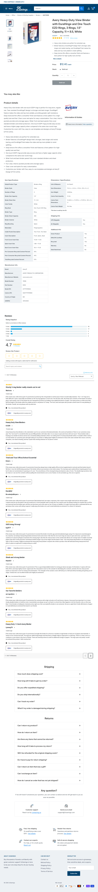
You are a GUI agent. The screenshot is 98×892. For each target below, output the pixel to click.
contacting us (36, 812)
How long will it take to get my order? (32, 681)
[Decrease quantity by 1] (62, 76)
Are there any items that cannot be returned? (35, 739)
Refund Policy (45, 862)
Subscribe (73, 873)
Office (13, 15)
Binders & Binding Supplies (25, 15)
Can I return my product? (28, 726)
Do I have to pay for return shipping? (32, 760)
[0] (92, 8)
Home (7, 15)
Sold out (62, 83)
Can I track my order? (26, 701)
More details (57, 59)
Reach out (27, 845)
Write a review (73, 38)
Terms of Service (47, 871)
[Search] (81, 8)
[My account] (89, 8)
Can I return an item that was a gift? (32, 767)
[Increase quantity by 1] (74, 76)
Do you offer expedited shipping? (31, 688)
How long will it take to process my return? (35, 746)
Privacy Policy (45, 868)
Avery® (54, 35)
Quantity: (55, 75)
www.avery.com (27, 277)
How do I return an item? (27, 732)
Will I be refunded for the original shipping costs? (38, 753)
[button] (92, 8)
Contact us (44, 859)
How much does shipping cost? (30, 674)
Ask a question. (87, 124)
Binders (38, 15)
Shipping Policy (46, 865)
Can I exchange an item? (27, 774)
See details (32, 833)
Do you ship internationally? (29, 695)
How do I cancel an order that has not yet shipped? (38, 780)
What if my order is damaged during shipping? (36, 708)
